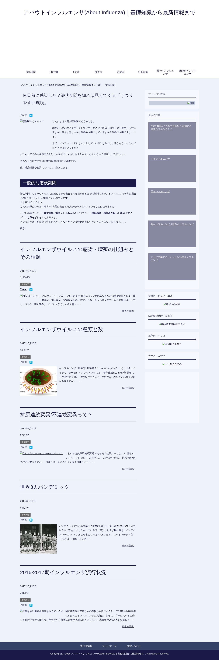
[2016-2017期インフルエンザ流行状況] (41, 611)
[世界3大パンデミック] (38, 551)
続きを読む (128, 311)
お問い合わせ (133, 646)
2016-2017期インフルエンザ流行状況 (63, 572)
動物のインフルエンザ (187, 72)
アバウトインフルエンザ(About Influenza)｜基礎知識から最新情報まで (109, 12)
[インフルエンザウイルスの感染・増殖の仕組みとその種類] (29, 295)
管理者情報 (86, 646)
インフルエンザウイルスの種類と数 (61, 329)
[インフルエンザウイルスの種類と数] (38, 393)
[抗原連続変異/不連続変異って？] (41, 453)
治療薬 (120, 72)
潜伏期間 (31, 72)
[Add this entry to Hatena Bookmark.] (30, 115)
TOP (61, 85)
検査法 (98, 72)
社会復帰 (143, 72)
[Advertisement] (109, 44)
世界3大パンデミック (44, 487)
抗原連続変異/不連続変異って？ (56, 414)
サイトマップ (109, 646)
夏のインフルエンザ (165, 72)
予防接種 (53, 72)
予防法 (76, 72)
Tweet (23, 115)
